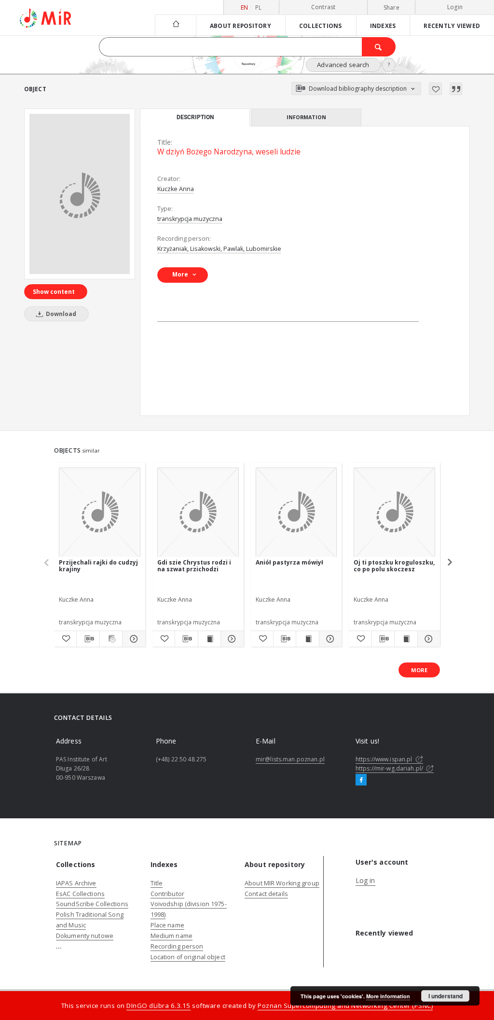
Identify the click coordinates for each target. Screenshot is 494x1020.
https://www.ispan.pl (385, 759)
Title (157, 883)
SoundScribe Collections (92, 904)
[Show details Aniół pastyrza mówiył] (329, 639)
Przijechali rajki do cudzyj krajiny (98, 565)
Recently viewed (452, 25)
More (419, 670)
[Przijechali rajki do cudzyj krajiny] (99, 512)
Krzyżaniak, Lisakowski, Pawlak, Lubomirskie (219, 249)
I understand (445, 996)
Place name (167, 925)
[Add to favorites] (435, 89)
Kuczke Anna (175, 189)
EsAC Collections (80, 894)
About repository (240, 25)
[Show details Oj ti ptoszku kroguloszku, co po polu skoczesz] (427, 639)
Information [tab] (306, 117)
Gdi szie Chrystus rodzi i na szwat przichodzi (194, 565)
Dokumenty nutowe (84, 936)
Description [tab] (195, 117)
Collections (320, 25)
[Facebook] (361, 780)
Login (455, 7)
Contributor (167, 894)
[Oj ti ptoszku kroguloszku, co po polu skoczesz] (394, 512)
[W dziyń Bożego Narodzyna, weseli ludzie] (79, 194)
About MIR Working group (282, 883)
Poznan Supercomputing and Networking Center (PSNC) (345, 1005)
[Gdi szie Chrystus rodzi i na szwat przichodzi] (198, 512)
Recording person (177, 946)
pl (258, 7)
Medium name (171, 936)
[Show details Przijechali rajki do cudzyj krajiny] (132, 639)
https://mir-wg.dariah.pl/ (390, 768)
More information (388, 996)
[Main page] (175, 24)
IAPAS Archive (76, 883)
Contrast (323, 7)
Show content (54, 292)
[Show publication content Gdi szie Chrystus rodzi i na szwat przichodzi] (209, 639)
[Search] (379, 46)
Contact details (266, 894)
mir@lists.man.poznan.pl (290, 759)
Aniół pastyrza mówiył (289, 562)
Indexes (383, 25)
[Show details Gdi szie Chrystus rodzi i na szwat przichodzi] (231, 639)
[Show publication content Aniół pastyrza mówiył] (307, 639)
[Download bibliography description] (88, 639)
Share (391, 8)
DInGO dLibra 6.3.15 (158, 1005)
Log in (365, 880)
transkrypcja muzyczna (189, 219)
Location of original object (188, 957)
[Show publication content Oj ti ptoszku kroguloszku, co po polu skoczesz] (406, 639)
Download (60, 314)
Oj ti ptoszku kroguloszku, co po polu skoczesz (394, 565)
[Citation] (456, 89)
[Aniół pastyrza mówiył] (296, 512)
